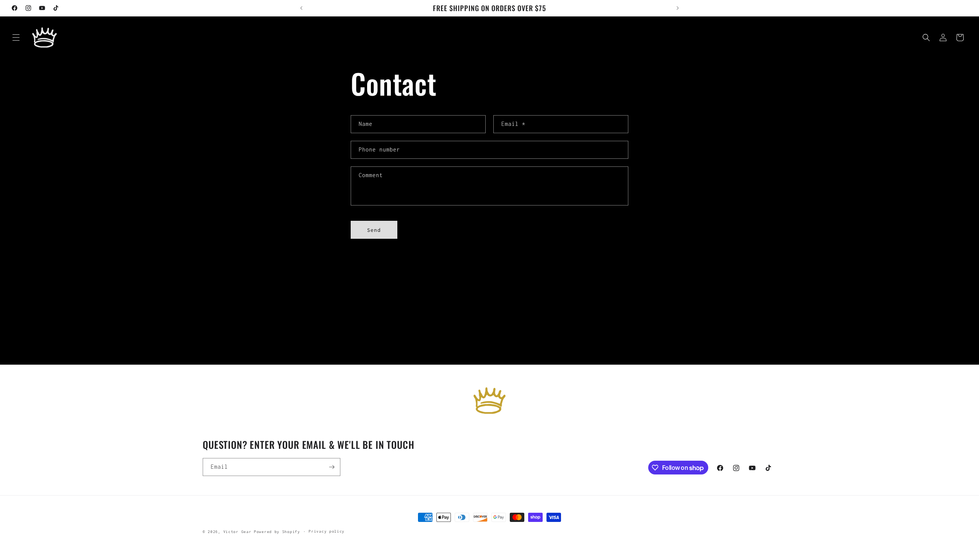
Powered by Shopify (277, 532)
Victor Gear (237, 532)
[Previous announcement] (301, 8)
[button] (16, 37)
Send (374, 230)
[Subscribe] (331, 467)
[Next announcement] (677, 8)
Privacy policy (327, 531)
